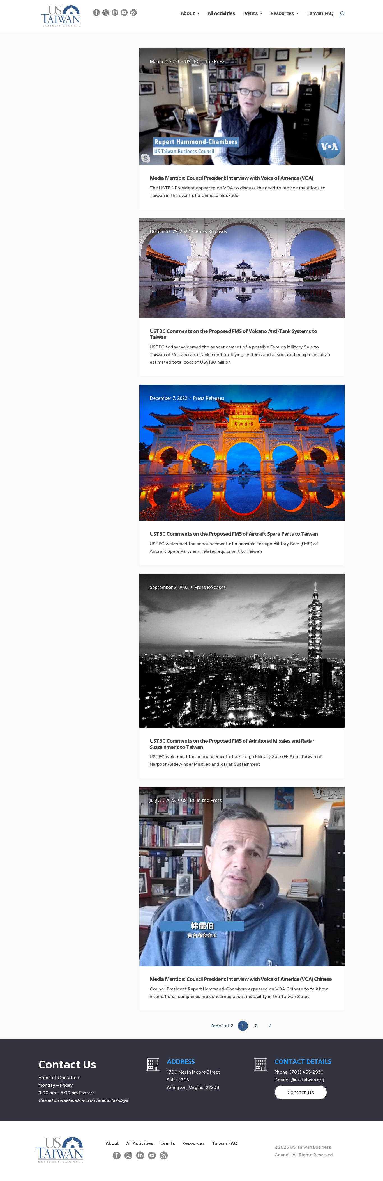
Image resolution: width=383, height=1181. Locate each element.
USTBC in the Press (205, 61)
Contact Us (300, 1092)
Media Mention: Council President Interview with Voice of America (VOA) (231, 178)
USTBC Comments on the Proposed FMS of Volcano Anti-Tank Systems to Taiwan (233, 334)
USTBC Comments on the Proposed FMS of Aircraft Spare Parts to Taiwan (234, 533)
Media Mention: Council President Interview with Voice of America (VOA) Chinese (241, 979)
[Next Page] (270, 1025)
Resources (282, 14)
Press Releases (211, 231)
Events (249, 14)
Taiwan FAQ (319, 14)
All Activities (221, 14)
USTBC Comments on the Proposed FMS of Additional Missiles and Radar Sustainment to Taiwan (232, 743)
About (188, 14)
